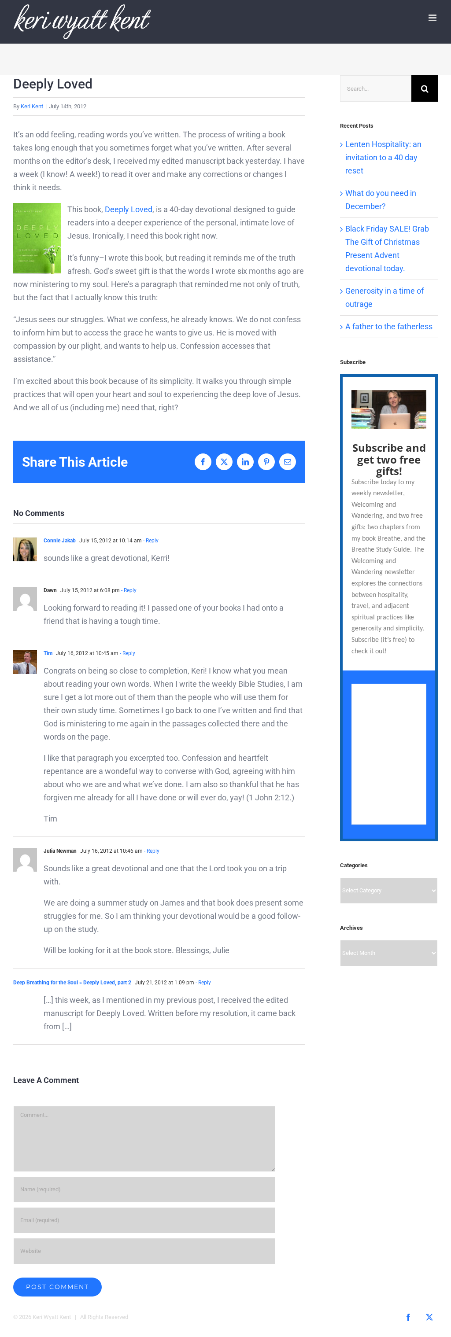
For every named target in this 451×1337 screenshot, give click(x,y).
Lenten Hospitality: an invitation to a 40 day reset (383, 157)
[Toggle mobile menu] (433, 17)
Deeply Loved (128, 209)
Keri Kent (32, 106)
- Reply (150, 541)
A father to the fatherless (389, 326)
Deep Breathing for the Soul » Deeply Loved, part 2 (72, 983)
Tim (48, 653)
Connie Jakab (60, 541)
